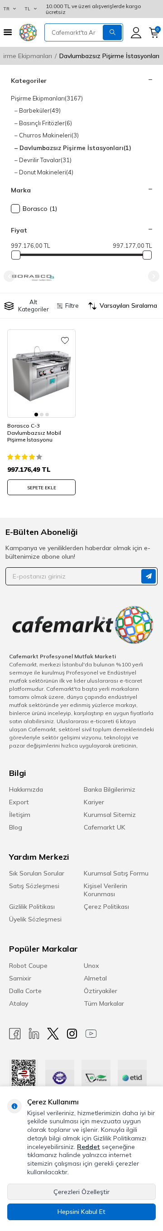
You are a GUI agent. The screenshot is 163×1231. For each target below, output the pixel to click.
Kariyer (94, 802)
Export (19, 802)
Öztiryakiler (100, 991)
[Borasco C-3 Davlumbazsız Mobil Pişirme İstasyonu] (41, 373)
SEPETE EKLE (41, 488)
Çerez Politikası (106, 907)
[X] (53, 1034)
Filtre (71, 305)
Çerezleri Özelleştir (81, 1192)
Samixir (20, 978)
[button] (9, 276)
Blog (15, 827)
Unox (91, 966)
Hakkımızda (26, 789)
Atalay (18, 1003)
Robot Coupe (28, 966)
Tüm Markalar (104, 1003)
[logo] (28, 32)
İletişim (19, 815)
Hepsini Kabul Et (81, 1212)
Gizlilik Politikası (32, 907)
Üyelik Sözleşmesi (35, 919)
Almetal (95, 978)
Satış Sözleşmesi (34, 886)
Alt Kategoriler (33, 305)
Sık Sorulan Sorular (36, 873)
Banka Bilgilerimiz (109, 789)
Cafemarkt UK (104, 827)
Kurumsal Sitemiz (110, 815)
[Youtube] (91, 1034)
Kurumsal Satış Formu (116, 873)
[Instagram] (72, 1034)
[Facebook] (15, 1034)
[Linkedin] (34, 1034)
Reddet (88, 1147)
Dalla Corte (25, 991)
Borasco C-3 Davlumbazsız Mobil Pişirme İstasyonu (34, 432)
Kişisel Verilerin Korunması (105, 890)
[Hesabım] (136, 32)
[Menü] (8, 32)
